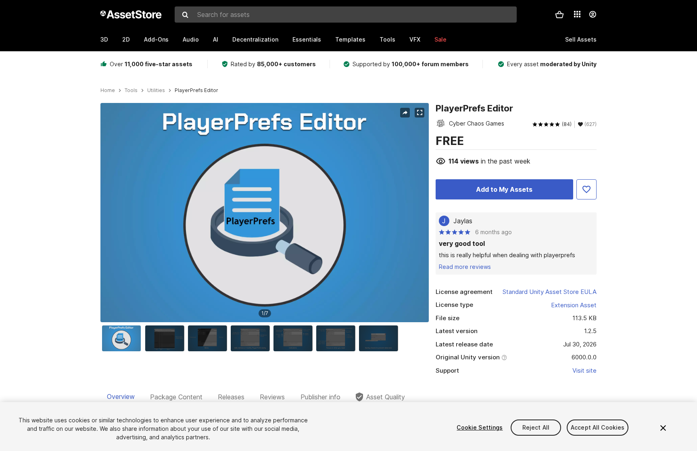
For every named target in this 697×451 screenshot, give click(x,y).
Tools (387, 39)
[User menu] (592, 14)
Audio (191, 39)
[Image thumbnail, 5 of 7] (294, 338)
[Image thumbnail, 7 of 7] (380, 338)
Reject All (535, 427)
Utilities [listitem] (156, 90)
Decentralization (255, 39)
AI (215, 39)
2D (126, 39)
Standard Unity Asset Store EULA (550, 292)
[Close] (663, 428)
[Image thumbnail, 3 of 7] (209, 338)
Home (107, 90)
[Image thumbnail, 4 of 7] (252, 338)
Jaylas (462, 221)
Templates (350, 39)
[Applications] (577, 14)
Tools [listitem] (131, 90)
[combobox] (346, 14)
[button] (559, 14)
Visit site (584, 370)
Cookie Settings (480, 427)
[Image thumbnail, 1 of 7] (123, 338)
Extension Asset (574, 305)
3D (104, 39)
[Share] (405, 112)
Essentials (306, 39)
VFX (414, 39)
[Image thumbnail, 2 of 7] (166, 338)
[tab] (120, 397)
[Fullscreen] (419, 112)
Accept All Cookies (598, 427)
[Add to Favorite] (586, 189)
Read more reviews (465, 266)
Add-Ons (156, 39)
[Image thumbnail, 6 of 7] (337, 338)
